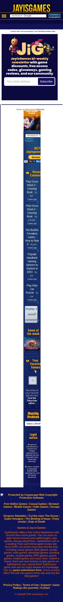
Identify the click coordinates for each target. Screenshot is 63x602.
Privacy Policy (12, 585)
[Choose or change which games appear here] (35, 371)
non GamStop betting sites (44, 31)
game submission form (27, 570)
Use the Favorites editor (32, 401)
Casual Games (38, 504)
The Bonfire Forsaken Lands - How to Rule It (32, 237)
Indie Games (40, 506)
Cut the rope (36, 515)
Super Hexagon (13, 518)
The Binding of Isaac (38, 518)
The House (51, 515)
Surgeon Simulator (14, 515)
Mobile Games (22, 506)
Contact (45, 587)
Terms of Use (31, 585)
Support (46, 585)
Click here (40, 109)
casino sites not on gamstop (22, 31)
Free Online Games (15, 504)
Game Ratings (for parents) (36, 586)
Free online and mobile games (33, 9)
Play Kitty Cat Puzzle (31, 289)
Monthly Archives (33, 415)
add (33, 380)
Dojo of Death (36, 521)
